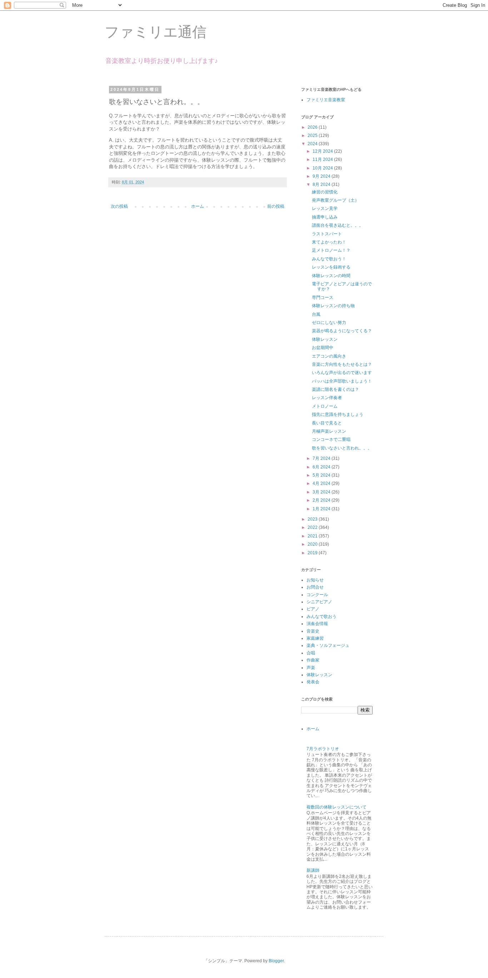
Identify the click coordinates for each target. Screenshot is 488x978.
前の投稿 (275, 206)
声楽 (311, 667)
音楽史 (313, 631)
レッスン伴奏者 (327, 397)
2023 (313, 519)
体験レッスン (325, 339)
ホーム (197, 206)
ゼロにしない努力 (329, 322)
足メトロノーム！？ (331, 250)
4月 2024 (322, 483)
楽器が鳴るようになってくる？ (342, 330)
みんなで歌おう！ (329, 258)
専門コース (322, 297)
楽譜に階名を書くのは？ (335, 389)
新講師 (313, 870)
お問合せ (315, 587)
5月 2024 (322, 475)
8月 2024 (322, 184)
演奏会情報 (317, 623)
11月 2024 (323, 159)
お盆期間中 (322, 347)
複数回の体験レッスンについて (337, 807)
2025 (313, 135)
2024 (313, 143)
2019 (313, 552)
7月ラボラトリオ (323, 748)
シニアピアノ (319, 601)
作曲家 (313, 660)
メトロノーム (325, 406)
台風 (316, 314)
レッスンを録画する (331, 267)
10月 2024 (323, 168)
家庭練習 (315, 638)
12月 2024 (323, 151)
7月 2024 (322, 458)
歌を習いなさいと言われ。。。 (342, 448)
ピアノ (313, 608)
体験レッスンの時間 (331, 275)
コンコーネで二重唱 (331, 439)
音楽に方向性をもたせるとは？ (342, 364)
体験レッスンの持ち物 (333, 305)
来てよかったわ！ (329, 242)
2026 (313, 127)
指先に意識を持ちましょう (337, 414)
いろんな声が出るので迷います (342, 372)
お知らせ (315, 580)
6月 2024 (322, 467)
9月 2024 (322, 176)
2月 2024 (322, 500)
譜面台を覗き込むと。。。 (337, 225)
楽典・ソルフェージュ (328, 645)
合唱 (311, 652)
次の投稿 (119, 206)
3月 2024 (322, 492)
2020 (313, 544)
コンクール (317, 594)
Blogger (276, 960)
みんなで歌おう (322, 616)
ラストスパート (327, 233)
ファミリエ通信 (155, 32)
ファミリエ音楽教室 (326, 99)
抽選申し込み (325, 217)
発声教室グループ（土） (335, 200)
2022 (313, 527)
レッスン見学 (325, 208)
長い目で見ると (327, 423)
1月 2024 (322, 508)
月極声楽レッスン (329, 431)
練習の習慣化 (325, 192)
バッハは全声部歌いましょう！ (342, 381)
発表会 (313, 681)
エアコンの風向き (329, 356)
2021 (313, 536)
